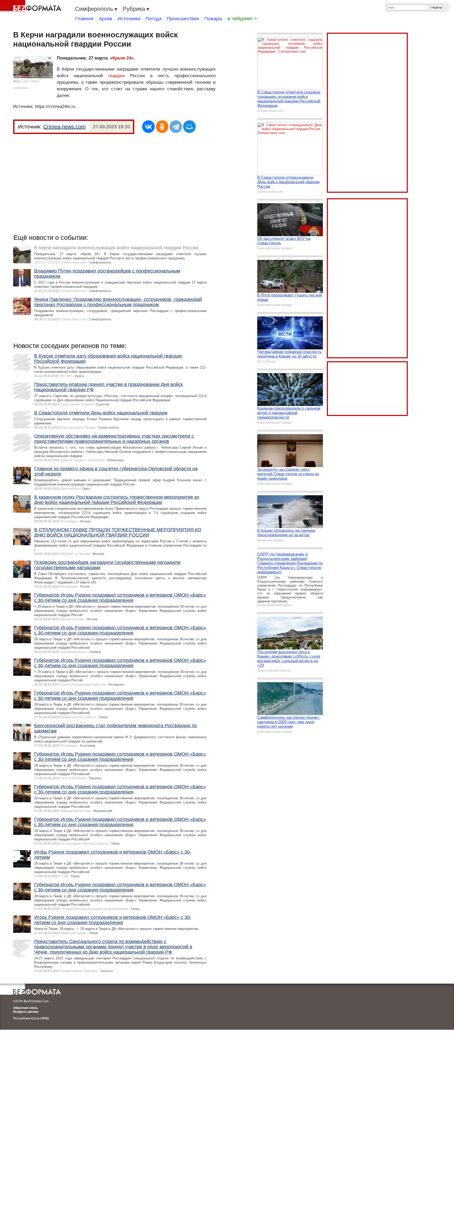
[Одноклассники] (162, 126)
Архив (105, 18)
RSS (45, 1018)
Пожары (213, 18)
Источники (128, 18)
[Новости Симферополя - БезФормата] (31, 6)
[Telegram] (175, 126)
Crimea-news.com (64, 127)
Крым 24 (121, 58)
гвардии (116, 75)
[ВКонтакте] (148, 126)
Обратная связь (25, 1008)
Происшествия (183, 18)
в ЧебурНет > (242, 18)
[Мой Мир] (189, 126)
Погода (154, 18)
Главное (84, 18)
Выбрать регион (25, 1012)
